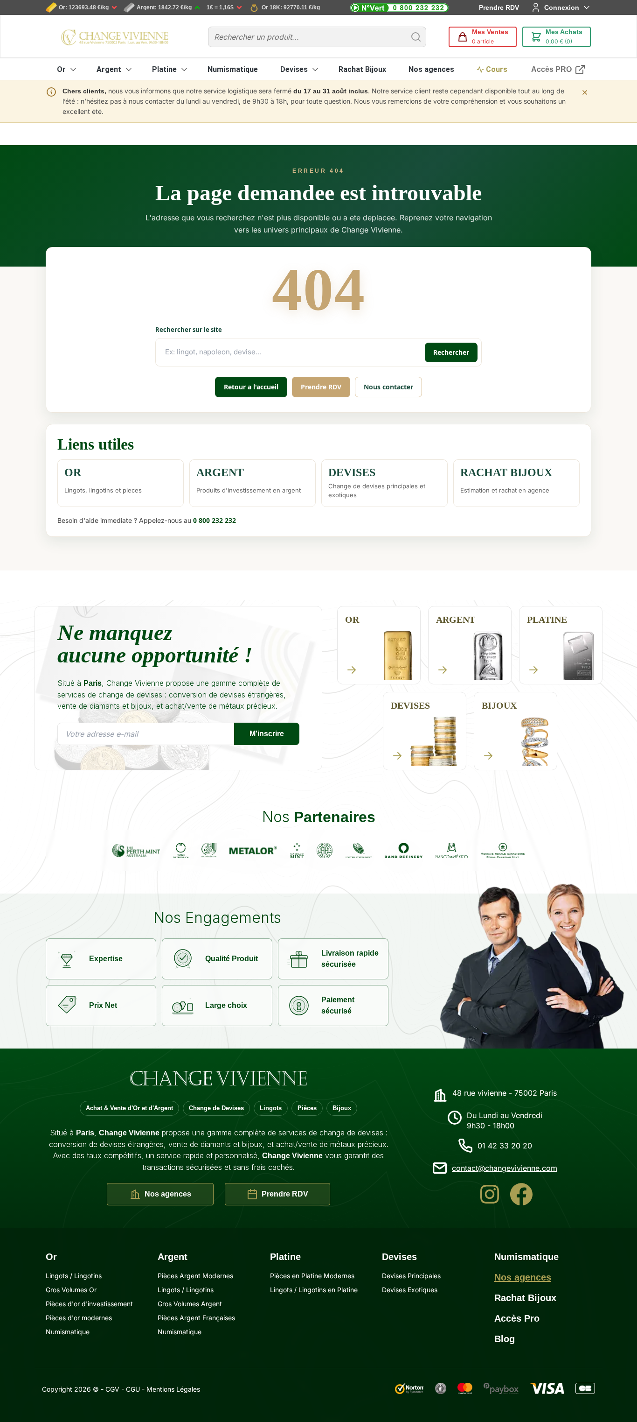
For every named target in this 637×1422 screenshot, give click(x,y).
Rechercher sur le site (188, 329)
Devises (294, 69)
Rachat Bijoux (362, 69)
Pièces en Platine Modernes (312, 1276)
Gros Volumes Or (71, 1290)
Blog (504, 1339)
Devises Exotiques (409, 1290)
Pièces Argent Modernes (195, 1276)
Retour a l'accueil (251, 386)
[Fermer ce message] (584, 92)
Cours (496, 69)
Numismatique (233, 69)
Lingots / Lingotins (74, 1276)
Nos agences (431, 69)
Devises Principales (411, 1276)
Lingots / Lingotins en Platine (314, 1290)
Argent (109, 69)
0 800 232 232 (214, 520)
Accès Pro (517, 1318)
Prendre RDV (499, 7)
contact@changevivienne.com (504, 1168)
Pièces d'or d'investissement (89, 1304)
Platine (164, 69)
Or (61, 69)
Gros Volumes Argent (190, 1304)
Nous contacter (388, 386)
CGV (112, 1389)
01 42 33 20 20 (505, 1145)
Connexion (561, 7)
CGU (133, 1389)
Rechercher (451, 352)
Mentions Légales (173, 1389)
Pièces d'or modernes (79, 1318)
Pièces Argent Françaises (196, 1318)
